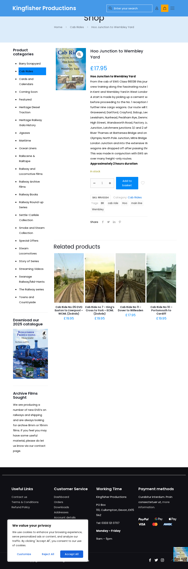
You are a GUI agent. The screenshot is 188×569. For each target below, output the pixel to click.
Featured (25, 99)
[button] (79, 54)
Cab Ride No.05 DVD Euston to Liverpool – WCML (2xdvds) (69, 310)
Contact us (19, 497)
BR (102, 203)
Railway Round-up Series (31, 204)
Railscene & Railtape (27, 158)
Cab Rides (77, 27)
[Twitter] (156, 560)
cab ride (113, 203)
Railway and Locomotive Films (31, 171)
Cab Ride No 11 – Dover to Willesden (130, 308)
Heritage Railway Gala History (30, 122)
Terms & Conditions (25, 502)
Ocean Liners (28, 148)
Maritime (25, 140)
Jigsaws (24, 133)
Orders (58, 502)
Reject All (48, 554)
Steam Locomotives (28, 250)
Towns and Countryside (27, 299)
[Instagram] (162, 560)
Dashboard (61, 497)
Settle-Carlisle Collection (29, 217)
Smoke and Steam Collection (32, 230)
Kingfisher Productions (44, 8)
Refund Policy (21, 507)
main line (136, 203)
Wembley (98, 209)
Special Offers (28, 241)
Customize (24, 554)
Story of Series (29, 261)
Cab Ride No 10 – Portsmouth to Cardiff (161, 310)
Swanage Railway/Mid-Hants (32, 279)
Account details (65, 517)
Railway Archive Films (29, 184)
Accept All (72, 554)
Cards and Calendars (26, 81)
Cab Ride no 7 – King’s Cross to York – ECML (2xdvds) (99, 310)
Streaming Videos (31, 269)
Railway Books (28, 194)
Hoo (124, 203)
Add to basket (127, 183)
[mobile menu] (172, 8)
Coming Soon (28, 92)
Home (58, 27)
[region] (47, 541)
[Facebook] (150, 560)
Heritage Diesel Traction (29, 109)
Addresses (61, 512)
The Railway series (31, 289)
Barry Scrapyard (30, 63)
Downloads (61, 507)
